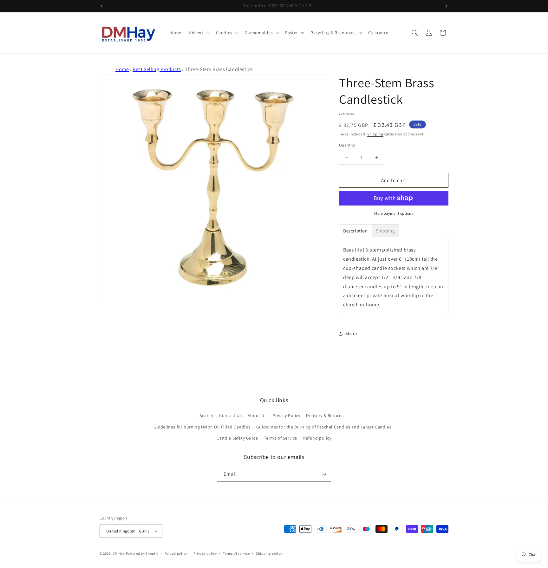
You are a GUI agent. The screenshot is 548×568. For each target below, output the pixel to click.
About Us (257, 415)
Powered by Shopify (142, 553)
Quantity (347, 145)
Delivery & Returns (325, 415)
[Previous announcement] (102, 6)
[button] (198, 32)
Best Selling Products (157, 69)
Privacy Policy (286, 415)
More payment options (393, 213)
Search (206, 415)
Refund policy (317, 438)
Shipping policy (269, 553)
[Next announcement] (446, 6)
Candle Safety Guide (237, 438)
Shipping (375, 134)
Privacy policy (205, 553)
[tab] (355, 230)
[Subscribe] (324, 474)
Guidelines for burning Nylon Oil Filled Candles (201, 427)
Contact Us (230, 415)
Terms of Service (280, 438)
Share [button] (351, 333)
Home (122, 69)
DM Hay (119, 553)
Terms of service (236, 553)
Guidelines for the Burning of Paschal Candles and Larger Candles (323, 427)
